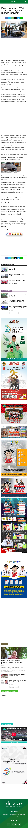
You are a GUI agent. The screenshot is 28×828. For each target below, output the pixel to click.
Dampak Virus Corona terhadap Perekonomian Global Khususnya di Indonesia (12, 662)
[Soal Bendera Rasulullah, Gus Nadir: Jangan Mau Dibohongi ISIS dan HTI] (4, 302)
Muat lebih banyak (13, 312)
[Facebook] (8, 824)
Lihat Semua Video (14, 742)
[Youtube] (19, 824)
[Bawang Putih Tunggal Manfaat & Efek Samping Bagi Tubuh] (4, 676)
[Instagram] (12, 824)
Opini (3, 658)
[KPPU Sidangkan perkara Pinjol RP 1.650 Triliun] (4, 269)
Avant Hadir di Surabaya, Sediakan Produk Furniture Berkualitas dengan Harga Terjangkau (17, 282)
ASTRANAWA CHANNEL (7, 724)
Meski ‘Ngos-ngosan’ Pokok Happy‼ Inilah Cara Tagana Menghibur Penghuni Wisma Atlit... (18, 308)
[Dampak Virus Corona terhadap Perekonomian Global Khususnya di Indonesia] (14, 653)
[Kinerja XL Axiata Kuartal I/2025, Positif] (4, 276)
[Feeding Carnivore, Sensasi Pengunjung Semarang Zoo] (4, 295)
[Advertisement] (14, 50)
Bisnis (3, 271)
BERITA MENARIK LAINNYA (7, 264)
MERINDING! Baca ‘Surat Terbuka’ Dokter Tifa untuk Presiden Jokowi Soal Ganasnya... (17, 682)
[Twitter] (15, 824)
